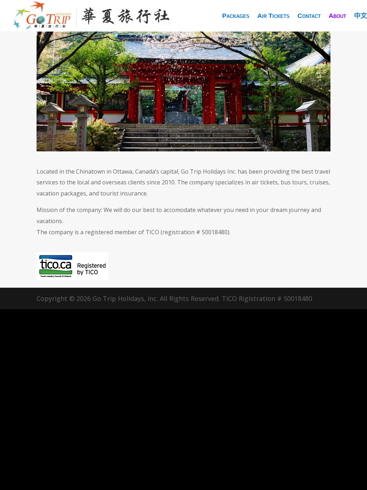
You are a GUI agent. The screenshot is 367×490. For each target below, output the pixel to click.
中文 (360, 15)
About (337, 15)
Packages (235, 15)
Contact (309, 15)
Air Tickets (273, 15)
